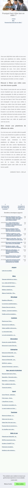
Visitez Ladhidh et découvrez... (9, 328)
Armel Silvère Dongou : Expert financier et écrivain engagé (13, 256)
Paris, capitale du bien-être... (9, 384)
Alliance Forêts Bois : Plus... (9, 293)
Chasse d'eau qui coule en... (9, 307)
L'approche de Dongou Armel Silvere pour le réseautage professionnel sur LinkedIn (13, 260)
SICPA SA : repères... (7, 363)
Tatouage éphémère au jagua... (9, 279)
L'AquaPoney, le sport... (8, 401)
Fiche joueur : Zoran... (7, 398)
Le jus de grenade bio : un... (9, 335)
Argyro (13, 18)
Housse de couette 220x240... (9, 342)
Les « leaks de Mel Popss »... (9, 282)
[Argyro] (14, 5)
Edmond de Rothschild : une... (9, 352)
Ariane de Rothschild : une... (9, 359)
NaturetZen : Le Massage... (8, 380)
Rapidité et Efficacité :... (8, 300)
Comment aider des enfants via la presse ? (5, 207)
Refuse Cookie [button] (8, 484)
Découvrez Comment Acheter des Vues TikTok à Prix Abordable (14, 243)
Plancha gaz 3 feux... (7, 321)
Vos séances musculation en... (9, 405)
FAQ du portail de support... (9, 286)
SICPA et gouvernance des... (9, 440)
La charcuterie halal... (7, 331)
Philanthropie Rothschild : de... (9, 436)
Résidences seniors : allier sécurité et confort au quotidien (13, 247)
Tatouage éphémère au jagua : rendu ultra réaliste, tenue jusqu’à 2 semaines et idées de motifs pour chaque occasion (14, 218)
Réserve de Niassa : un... (8, 415)
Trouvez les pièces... (7, 387)
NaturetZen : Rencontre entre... (9, 377)
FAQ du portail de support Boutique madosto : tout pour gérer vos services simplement (13, 229)
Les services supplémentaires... (10, 303)
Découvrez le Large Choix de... (9, 345)
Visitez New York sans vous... (9, 422)
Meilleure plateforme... (7, 289)
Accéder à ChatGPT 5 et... (8, 443)
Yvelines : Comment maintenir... (10, 310)
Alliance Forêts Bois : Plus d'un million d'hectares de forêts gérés (14, 239)
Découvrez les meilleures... (8, 324)
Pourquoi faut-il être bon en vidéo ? (13, 22)
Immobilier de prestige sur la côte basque (21, 207)
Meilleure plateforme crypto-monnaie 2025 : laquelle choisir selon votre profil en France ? (14, 234)
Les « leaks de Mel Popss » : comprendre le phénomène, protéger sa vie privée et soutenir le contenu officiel (14, 224)
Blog (13, 20)
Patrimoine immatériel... (8, 446)
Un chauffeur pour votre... (8, 429)
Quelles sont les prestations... (9, 314)
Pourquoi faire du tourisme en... (10, 425)
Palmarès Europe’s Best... (8, 356)
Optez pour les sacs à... (8, 419)
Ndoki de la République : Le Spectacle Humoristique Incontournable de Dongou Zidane (12, 251)
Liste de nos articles (7, 270)
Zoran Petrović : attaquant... (9, 394)
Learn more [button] (14, 480)
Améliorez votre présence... (8, 450)
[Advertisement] (14, 38)
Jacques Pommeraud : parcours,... (10, 366)
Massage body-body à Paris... (9, 373)
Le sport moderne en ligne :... (9, 408)
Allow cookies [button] (20, 484)
